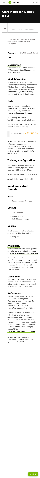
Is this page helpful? (29, 53)
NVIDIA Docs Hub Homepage (17, 39)
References (14, 293)
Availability (13, 245)
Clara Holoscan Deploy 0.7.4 (23, 41)
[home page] (14, 2)
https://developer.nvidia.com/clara (24, 253)
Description (12, 44)
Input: (10, 196)
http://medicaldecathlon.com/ (19, 113)
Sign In (35, 2)
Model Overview (16, 79)
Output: (11, 207)
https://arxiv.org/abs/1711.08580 (21, 331)
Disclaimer (13, 276)
